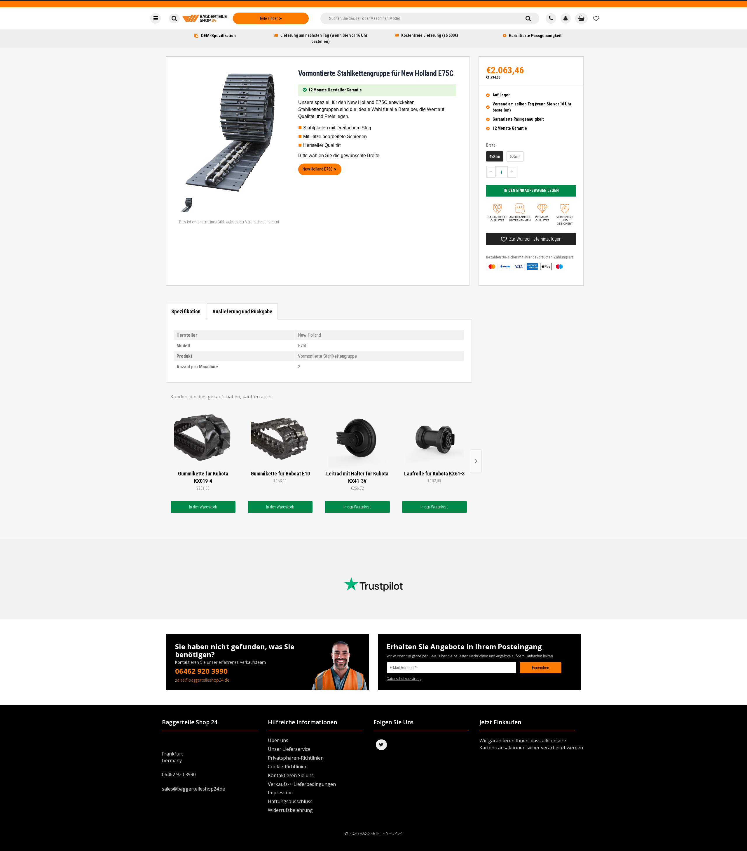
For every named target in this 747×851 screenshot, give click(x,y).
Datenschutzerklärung (404, 678)
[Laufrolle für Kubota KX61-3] (434, 438)
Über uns (278, 740)
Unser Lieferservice (289, 749)
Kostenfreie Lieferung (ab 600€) (429, 35)
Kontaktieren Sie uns (291, 775)
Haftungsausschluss (290, 801)
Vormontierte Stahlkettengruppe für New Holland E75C (375, 73)
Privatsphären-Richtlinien (296, 758)
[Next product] (476, 461)
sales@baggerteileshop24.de (202, 680)
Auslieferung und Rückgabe (242, 311)
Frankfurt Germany (172, 757)
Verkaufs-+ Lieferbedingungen (302, 784)
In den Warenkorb (203, 507)
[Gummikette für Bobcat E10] (280, 438)
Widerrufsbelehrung (290, 810)
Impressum (280, 792)
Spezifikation (185, 311)
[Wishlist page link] (596, 18)
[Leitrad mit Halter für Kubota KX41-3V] (357, 438)
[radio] (494, 156)
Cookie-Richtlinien (288, 766)
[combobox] (418, 18)
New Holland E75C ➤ (320, 169)
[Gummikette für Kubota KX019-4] (203, 438)
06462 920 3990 (201, 671)
